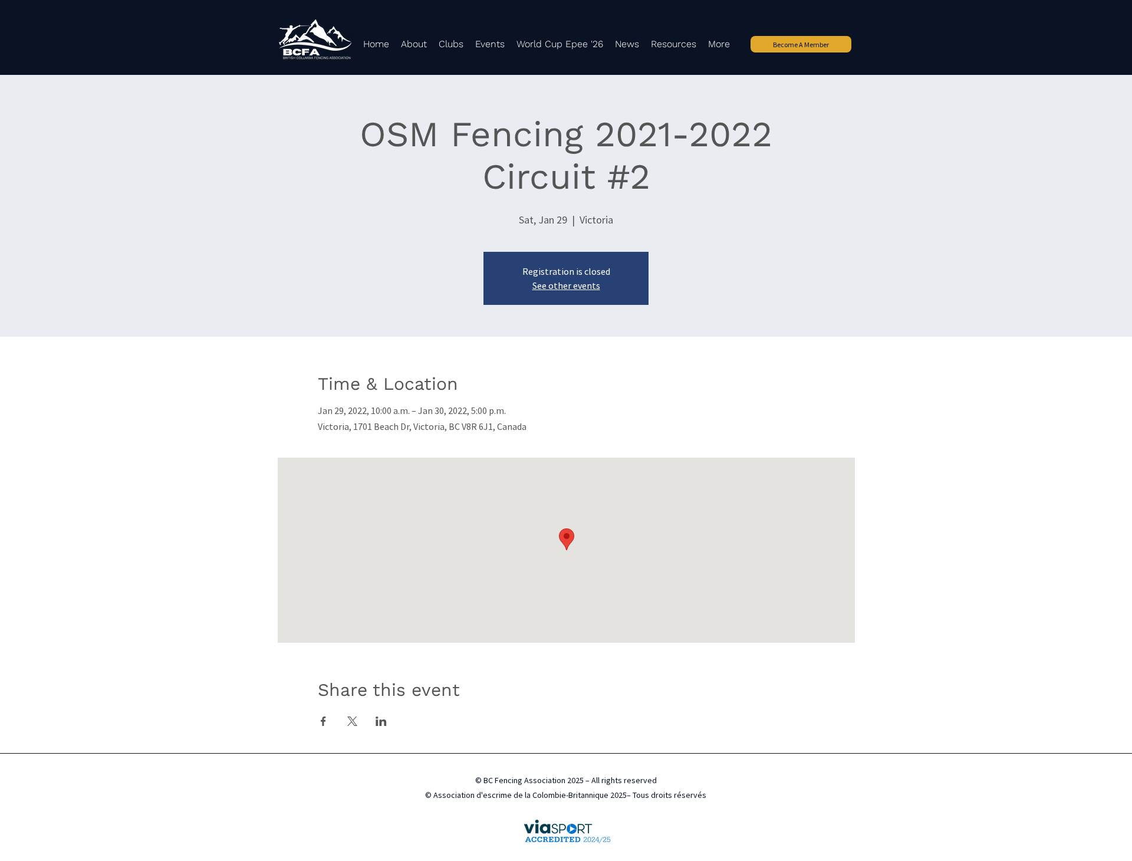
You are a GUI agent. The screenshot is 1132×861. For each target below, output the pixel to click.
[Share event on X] (352, 721)
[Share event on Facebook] (323, 721)
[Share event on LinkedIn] (381, 721)
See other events (566, 285)
